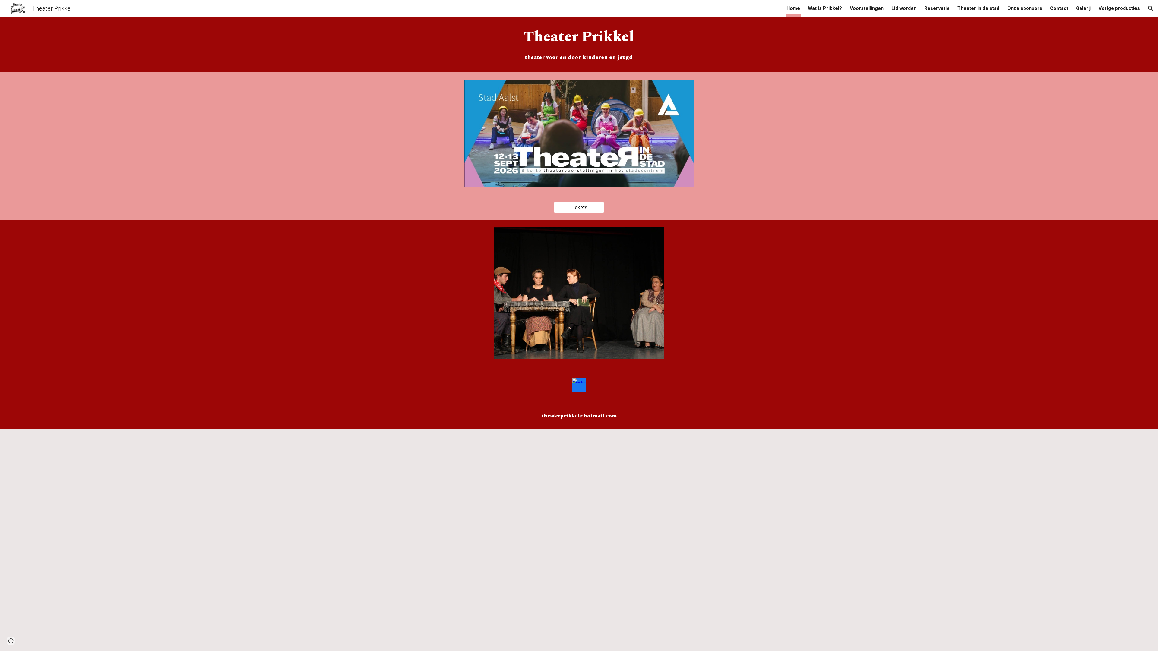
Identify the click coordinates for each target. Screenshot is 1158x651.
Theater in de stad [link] (978, 8)
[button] (1151, 8)
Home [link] (793, 8)
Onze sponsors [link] (1024, 8)
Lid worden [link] (903, 8)
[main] (579, 37)
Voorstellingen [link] (867, 8)
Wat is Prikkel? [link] (825, 8)
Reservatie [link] (937, 8)
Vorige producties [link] (1119, 8)
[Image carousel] (579, 296)
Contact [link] (1059, 8)
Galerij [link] (1083, 8)
